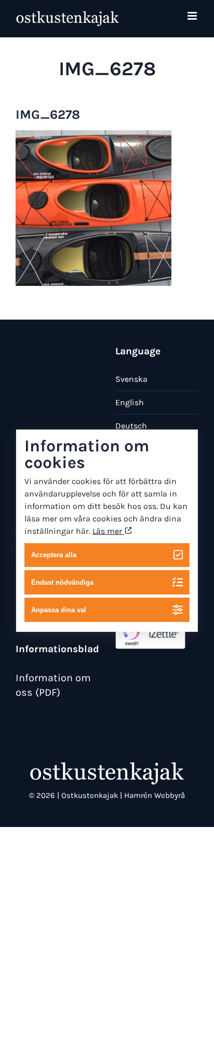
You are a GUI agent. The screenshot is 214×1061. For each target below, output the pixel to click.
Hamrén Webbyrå (154, 795)
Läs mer (108, 530)
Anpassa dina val (58, 610)
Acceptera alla (53, 555)
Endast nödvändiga (62, 582)
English (129, 402)
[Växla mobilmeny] (193, 15)
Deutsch (131, 426)
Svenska (131, 379)
